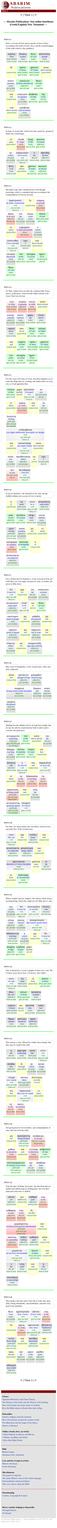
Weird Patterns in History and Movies (18, 1434)
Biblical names (8, 1452)
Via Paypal (6, 1513)
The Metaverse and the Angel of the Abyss (19, 1423)
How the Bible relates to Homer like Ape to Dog (22, 1408)
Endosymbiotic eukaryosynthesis (16, 1481)
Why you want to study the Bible (16, 1484)
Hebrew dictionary (10, 1464)
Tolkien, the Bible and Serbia (15, 1437)
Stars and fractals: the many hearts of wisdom (21, 1405)
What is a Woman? (10, 1426)
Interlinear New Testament (13, 1455)
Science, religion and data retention (16, 1417)
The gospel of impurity (11, 1475)
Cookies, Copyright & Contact (14, 1496)
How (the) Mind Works (13, 1440)
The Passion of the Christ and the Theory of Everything (25, 1402)
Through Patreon (9, 1510)
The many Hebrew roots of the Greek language (21, 1478)
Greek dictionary (9, 1466)
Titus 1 (28, 14)
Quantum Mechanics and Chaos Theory (18, 1399)
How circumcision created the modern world (20, 1420)
